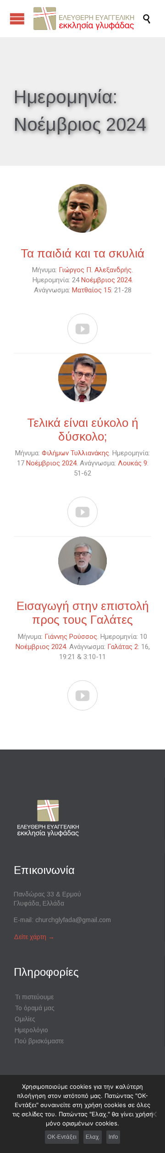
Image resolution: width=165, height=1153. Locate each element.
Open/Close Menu (17, 19)
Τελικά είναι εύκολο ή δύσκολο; (82, 429)
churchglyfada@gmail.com (73, 920)
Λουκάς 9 (132, 463)
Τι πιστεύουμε (34, 997)
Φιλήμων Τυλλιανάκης (75, 453)
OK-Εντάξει (62, 1137)
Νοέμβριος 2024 (106, 280)
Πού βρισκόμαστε (39, 1041)
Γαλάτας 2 (122, 647)
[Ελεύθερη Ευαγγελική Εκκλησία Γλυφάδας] (87, 18)
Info (113, 1137)
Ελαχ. (93, 1137)
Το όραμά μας (35, 1008)
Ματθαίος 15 (91, 290)
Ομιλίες (25, 1019)
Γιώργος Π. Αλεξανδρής (95, 270)
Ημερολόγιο (31, 1030)
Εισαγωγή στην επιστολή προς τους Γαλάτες (82, 613)
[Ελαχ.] (153, 1114)
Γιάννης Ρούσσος (70, 636)
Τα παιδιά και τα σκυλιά (82, 253)
